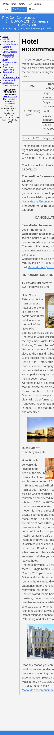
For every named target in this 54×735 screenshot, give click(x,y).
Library (6, 9)
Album (32, 9)
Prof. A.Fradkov (10, 97)
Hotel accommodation (11, 76)
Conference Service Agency (10, 83)
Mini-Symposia (9, 52)
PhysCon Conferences (18, 17)
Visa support (8, 80)
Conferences (19, 9)
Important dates (10, 44)
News (5, 36)
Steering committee (7, 48)
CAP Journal (35, 4)
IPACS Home (9, 4)
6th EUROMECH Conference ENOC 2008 (27, 23)
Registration (8, 72)
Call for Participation (8, 40)
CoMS (22, 4)
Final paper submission (8, 68)
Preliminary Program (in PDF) (8, 57)
